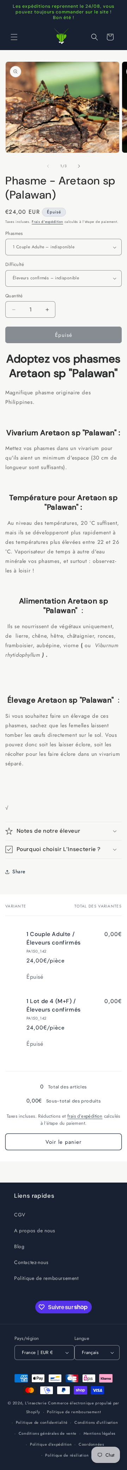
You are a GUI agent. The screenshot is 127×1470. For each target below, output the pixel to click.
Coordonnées (91, 1444)
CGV (19, 1214)
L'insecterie (36, 1403)
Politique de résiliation (67, 1455)
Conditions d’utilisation (96, 1422)
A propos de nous (34, 1230)
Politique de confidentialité (42, 1422)
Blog (19, 1246)
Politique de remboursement (46, 1278)
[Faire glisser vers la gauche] (48, 166)
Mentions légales (99, 1433)
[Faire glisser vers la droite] (79, 166)
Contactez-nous (31, 1262)
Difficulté (14, 264)
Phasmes (14, 233)
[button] (14, 37)
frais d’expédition (84, 1116)
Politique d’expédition (51, 1444)
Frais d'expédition (47, 221)
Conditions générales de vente (48, 1433)
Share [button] (18, 871)
